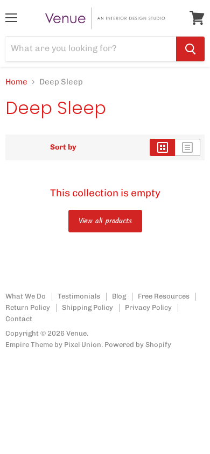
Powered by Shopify (137, 344)
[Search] (190, 49)
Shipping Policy (87, 307)
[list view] (187, 147)
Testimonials (79, 296)
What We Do (25, 296)
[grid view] (162, 147)
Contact (18, 319)
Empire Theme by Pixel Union (53, 344)
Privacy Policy (148, 307)
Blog (119, 296)
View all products (105, 221)
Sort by (63, 147)
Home (16, 82)
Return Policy (27, 307)
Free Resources (164, 296)
